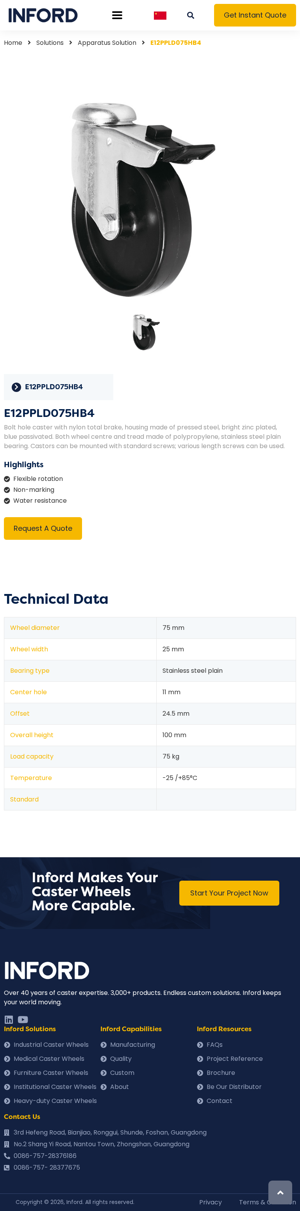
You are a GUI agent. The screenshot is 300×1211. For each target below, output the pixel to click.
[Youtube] (22, 1019)
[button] (255, 15)
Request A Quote (43, 528)
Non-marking (33, 489)
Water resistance (40, 500)
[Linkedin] (8, 1019)
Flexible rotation (38, 478)
